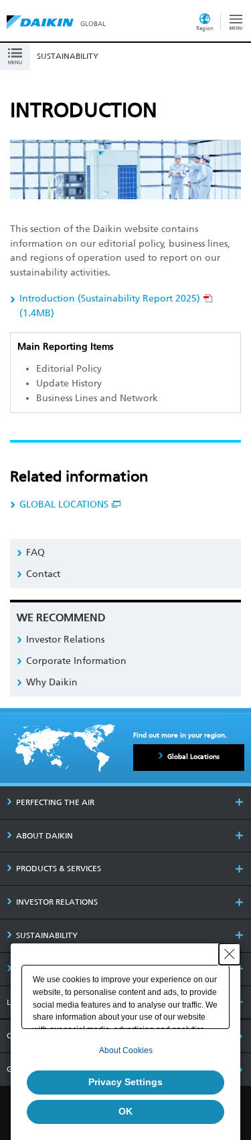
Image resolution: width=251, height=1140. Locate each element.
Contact (43, 574)
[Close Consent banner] (229, 954)
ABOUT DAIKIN (44, 835)
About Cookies (126, 1050)
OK (125, 1111)
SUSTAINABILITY (47, 935)
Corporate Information (76, 661)
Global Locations (193, 757)
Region (205, 28)
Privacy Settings (125, 1081)
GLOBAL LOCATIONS (63, 504)
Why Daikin (52, 682)
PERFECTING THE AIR (55, 802)
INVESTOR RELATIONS (57, 902)
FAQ (35, 552)
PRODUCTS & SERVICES (58, 868)
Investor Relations (65, 639)
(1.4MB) (109, 306)
